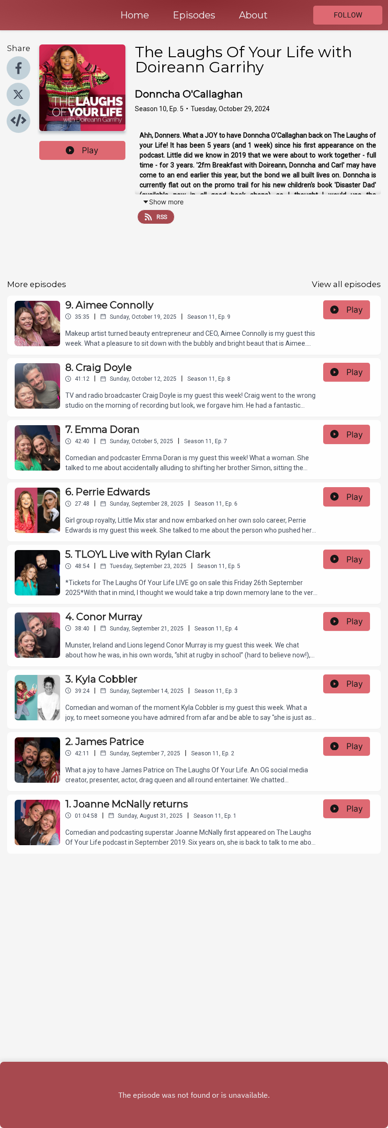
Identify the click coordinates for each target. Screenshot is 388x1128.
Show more (166, 202)
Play (90, 150)
